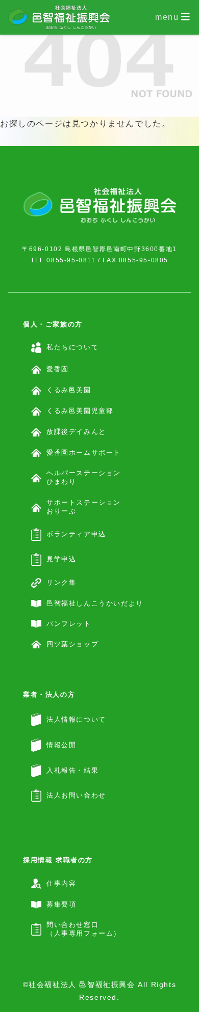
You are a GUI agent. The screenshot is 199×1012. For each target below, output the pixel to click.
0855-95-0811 (70, 260)
